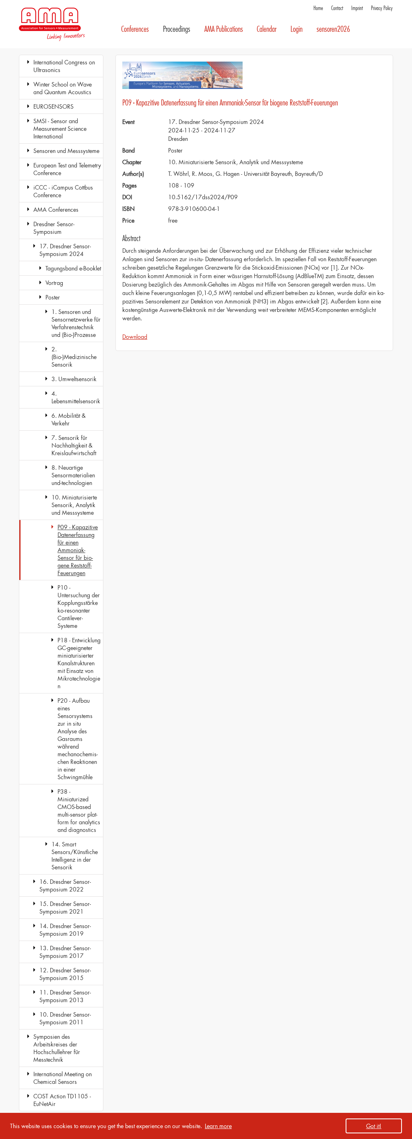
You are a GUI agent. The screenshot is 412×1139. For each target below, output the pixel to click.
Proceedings (176, 29)
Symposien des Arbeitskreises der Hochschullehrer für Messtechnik (56, 1048)
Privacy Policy (382, 8)
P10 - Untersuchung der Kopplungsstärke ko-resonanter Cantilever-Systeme (79, 606)
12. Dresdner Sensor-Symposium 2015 (65, 974)
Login (296, 29)
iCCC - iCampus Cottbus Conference (63, 191)
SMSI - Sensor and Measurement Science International (60, 128)
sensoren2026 (333, 29)
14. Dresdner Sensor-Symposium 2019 (65, 929)
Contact (337, 8)
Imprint (357, 8)
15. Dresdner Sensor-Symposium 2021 (65, 907)
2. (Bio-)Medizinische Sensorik (74, 356)
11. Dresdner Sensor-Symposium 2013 (65, 996)
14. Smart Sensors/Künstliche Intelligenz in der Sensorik (75, 855)
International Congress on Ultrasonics (64, 66)
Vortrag (54, 283)
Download (134, 336)
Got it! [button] (373, 1126)
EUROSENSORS (53, 106)
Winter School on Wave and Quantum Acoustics (62, 88)
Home (318, 8)
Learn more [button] (218, 1126)
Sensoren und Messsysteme (66, 151)
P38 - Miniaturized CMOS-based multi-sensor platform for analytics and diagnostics (79, 811)
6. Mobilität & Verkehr (69, 419)
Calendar (266, 29)
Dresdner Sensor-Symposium (53, 227)
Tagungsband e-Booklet (73, 268)
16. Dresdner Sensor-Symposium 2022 (65, 885)
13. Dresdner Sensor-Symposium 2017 (65, 951)
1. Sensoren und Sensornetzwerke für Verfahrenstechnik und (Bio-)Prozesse (76, 323)
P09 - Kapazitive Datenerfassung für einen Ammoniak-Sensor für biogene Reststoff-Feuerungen (78, 550)
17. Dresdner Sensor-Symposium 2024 (65, 250)
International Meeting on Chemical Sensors (62, 1077)
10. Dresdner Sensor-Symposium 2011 (65, 1018)
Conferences (135, 29)
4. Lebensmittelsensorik (76, 397)
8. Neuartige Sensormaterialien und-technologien (73, 475)
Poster (52, 297)
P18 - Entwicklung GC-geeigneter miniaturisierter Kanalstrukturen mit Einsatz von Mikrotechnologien (79, 663)
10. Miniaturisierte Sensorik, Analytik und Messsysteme (74, 504)
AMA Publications (223, 29)
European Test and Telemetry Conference (67, 169)
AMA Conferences (55, 209)
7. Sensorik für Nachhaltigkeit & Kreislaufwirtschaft (74, 445)
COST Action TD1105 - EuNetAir (62, 1100)
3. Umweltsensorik (74, 379)
